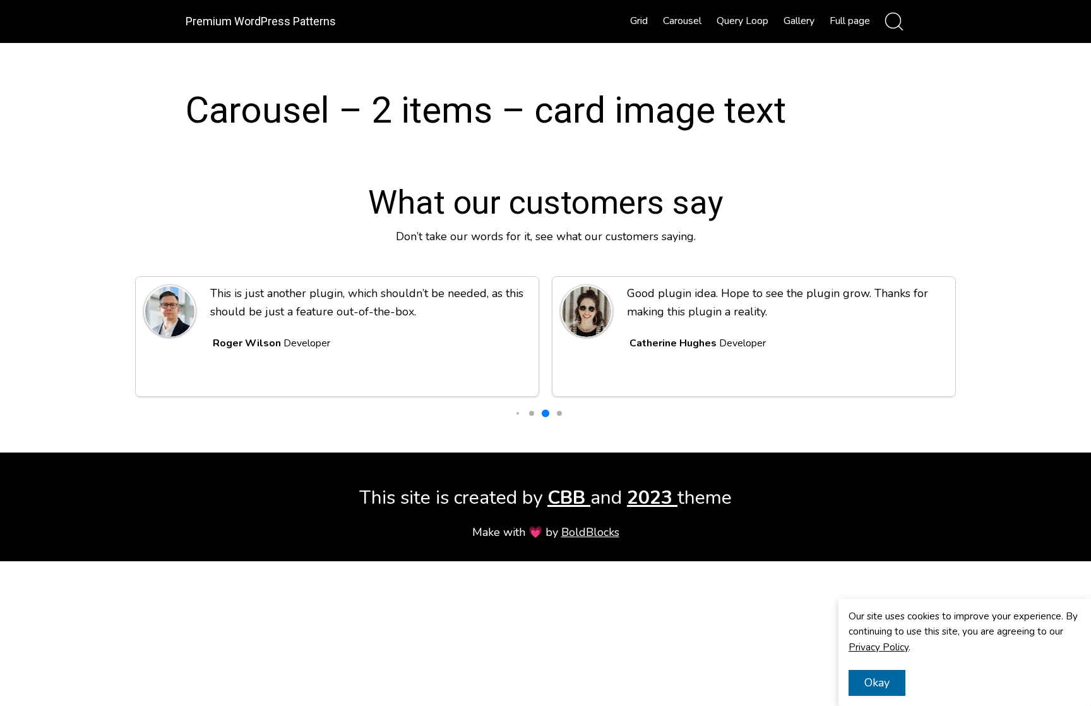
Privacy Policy (879, 647)
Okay (877, 682)
